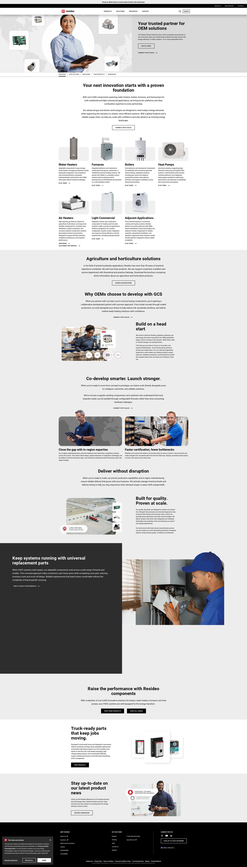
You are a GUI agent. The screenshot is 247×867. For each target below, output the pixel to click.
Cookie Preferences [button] (156, 861)
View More (63, 243)
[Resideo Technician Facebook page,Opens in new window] (162, 836)
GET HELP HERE (119, 832)
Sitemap (147, 861)
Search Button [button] (180, 11)
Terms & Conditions (108, 861)
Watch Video (146, 46)
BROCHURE (86, 74)
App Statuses (131, 840)
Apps (113, 843)
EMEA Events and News (67, 843)
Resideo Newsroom (81, 813)
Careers (62, 847)
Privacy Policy (98, 861)
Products (108, 11)
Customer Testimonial (68, 246)
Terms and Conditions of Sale (122, 861)
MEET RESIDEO (67, 832)
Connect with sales (146, 53)
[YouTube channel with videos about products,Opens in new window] (166, 836)
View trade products (112, 711)
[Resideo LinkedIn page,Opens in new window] (171, 836)
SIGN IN (187, 11)
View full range (136, 711)
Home (67, 11)
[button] (50, 840)
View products (80, 765)
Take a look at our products (24, 586)
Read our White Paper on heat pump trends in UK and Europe (123, 2)
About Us (218, 6)
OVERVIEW (62, 74)
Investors (241, 6)
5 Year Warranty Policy (133, 836)
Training (114, 840)
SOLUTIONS (120, 11)
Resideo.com (89, 861)
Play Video (63, 183)
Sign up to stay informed (174, 841)
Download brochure (123, 283)
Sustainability (64, 850)
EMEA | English (169, 848)
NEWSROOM (112, 74)
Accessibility (64, 854)
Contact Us (115, 847)
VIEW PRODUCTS (99, 74)
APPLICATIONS (74, 74)
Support (145, 11)
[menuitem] (107, 11)
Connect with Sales (123, 127)
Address (114, 850)
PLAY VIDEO (96, 239)
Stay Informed (229, 6)
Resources (133, 11)
